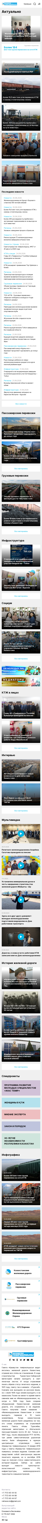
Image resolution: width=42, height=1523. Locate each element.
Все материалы (21, 469)
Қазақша (27, 4)
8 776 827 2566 (8, 1514)
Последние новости (13, 191)
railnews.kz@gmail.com (11, 1501)
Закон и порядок (15, 1126)
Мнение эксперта (15, 1114)
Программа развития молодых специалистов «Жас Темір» (20, 1088)
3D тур (5, 1520)
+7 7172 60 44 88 (9, 1495)
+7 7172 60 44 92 (9, 1493)
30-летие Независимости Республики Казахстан (19, 1141)
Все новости (21, 404)
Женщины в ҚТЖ (14, 1102)
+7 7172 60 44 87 (9, 1498)
